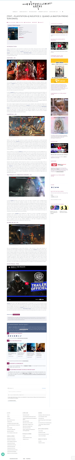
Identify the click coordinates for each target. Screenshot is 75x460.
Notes (52, 195)
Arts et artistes (40, 430)
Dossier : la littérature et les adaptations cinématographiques (29, 430)
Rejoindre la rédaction (10, 431)
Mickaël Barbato (28, 22)
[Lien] (20, 395)
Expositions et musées (41, 432)
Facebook (26, 365)
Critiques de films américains (11, 444)
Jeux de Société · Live (53, 11)
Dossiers (8, 416)
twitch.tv (65, 156)
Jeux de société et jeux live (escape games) (44, 422)
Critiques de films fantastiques (11, 451)
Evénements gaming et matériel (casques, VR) (44, 421)
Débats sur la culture (41, 442)
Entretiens (8, 418)
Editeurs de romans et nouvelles (27, 422)
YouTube (57, 157)
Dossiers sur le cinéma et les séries (12, 453)
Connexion (44, 388)
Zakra (24, 458)
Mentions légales (9, 427)
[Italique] (10, 395)
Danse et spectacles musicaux (27, 437)
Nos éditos (39, 441)
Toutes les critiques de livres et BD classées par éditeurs (30, 419)
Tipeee (30, 373)
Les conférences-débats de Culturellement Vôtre (13, 426)
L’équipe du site (9, 421)
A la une (19, 22)
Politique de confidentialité (11, 429)
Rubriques (15, 11)
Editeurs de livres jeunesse (27, 427)
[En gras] (8, 395)
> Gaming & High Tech (23, 11)
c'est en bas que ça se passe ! (22, 338)
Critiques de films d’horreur (11, 448)
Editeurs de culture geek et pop (27, 426)
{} (21, 394)
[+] (22, 394)
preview (8, 52)
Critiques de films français (11, 443)
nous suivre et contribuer (23, 329)
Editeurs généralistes (26, 421)
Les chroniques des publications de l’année (29, 416)
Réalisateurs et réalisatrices (11, 439)
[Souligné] (11, 395)
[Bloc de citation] (17, 395)
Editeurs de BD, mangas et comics (28, 424)
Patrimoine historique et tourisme (43, 434)
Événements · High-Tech (43, 11)
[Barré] (13, 395)
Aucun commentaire (12, 22)
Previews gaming (41, 418)
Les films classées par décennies (12, 441)
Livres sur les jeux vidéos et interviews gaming (44, 425)
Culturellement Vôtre (14, 458)
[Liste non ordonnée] (16, 395)
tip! (54, 165)
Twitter (30, 365)
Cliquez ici (22, 34)
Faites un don (24, 373)
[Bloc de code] (18, 395)
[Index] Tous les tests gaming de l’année (53, 212)
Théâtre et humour (26, 439)
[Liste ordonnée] (14, 395)
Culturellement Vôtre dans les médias (12, 423)
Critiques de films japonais (11, 446)
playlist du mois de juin (55, 34)
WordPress (28, 458)
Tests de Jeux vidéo (32, 11)
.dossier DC (41, 22)
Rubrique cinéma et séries (11, 438)
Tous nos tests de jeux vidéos (42, 416)
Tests (22, 22)
